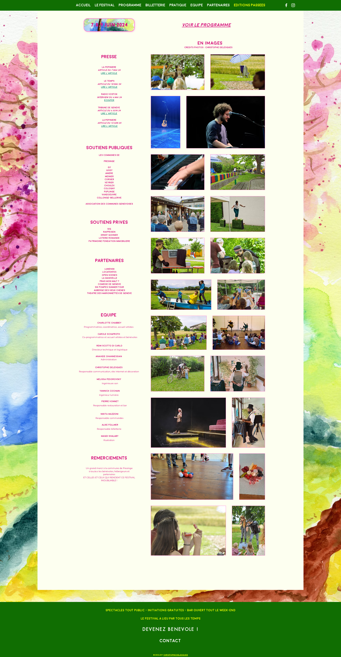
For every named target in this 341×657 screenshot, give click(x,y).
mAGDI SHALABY (109, 436)
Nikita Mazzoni (109, 414)
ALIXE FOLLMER (110, 425)
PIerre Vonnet (110, 401)
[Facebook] (286, 5)
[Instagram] (293, 5)
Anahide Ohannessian (109, 356)
